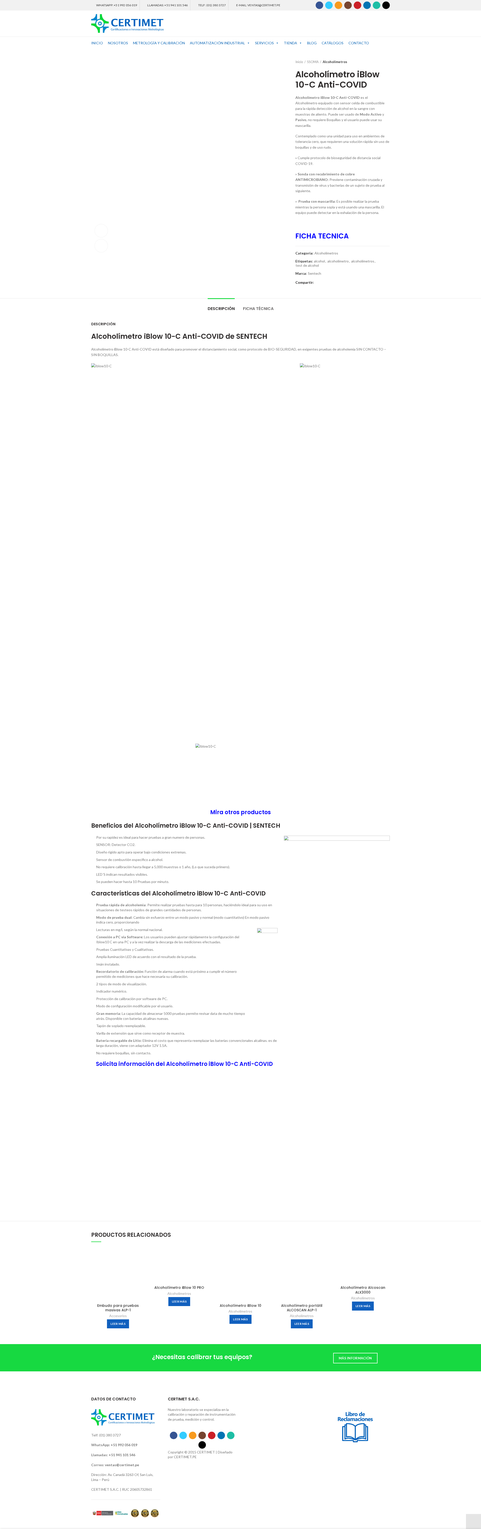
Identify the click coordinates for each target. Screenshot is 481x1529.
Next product (387, 61)
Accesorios (118, 1316)
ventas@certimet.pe (122, 1465)
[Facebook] (319, 5)
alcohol (319, 261)
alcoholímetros (362, 261)
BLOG (312, 43)
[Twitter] (329, 5)
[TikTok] (386, 5)
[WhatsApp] (376, 5)
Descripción (221, 309)
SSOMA (313, 62)
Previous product (377, 61)
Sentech (314, 273)
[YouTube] (357, 5)
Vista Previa (141, 1255)
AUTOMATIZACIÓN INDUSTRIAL (217, 43)
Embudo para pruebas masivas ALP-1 (118, 1307)
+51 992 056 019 (124, 1445)
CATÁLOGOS (332, 43)
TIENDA (290, 43)
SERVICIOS (264, 43)
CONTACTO (358, 43)
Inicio (299, 62)
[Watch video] (101, 230)
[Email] (338, 5)
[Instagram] (348, 5)
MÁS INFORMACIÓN (355, 1358)
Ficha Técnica (258, 309)
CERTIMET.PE (185, 1457)
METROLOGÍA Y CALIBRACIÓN (159, 43)
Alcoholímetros (335, 62)
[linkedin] (367, 5)
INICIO (97, 43)
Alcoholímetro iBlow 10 (240, 1305)
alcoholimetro (338, 261)
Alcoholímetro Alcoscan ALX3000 (362, 1289)
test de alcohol (307, 265)
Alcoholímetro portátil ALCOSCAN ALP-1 (301, 1307)
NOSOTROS (118, 43)
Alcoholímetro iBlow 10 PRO (179, 1287)
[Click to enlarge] (101, 245)
